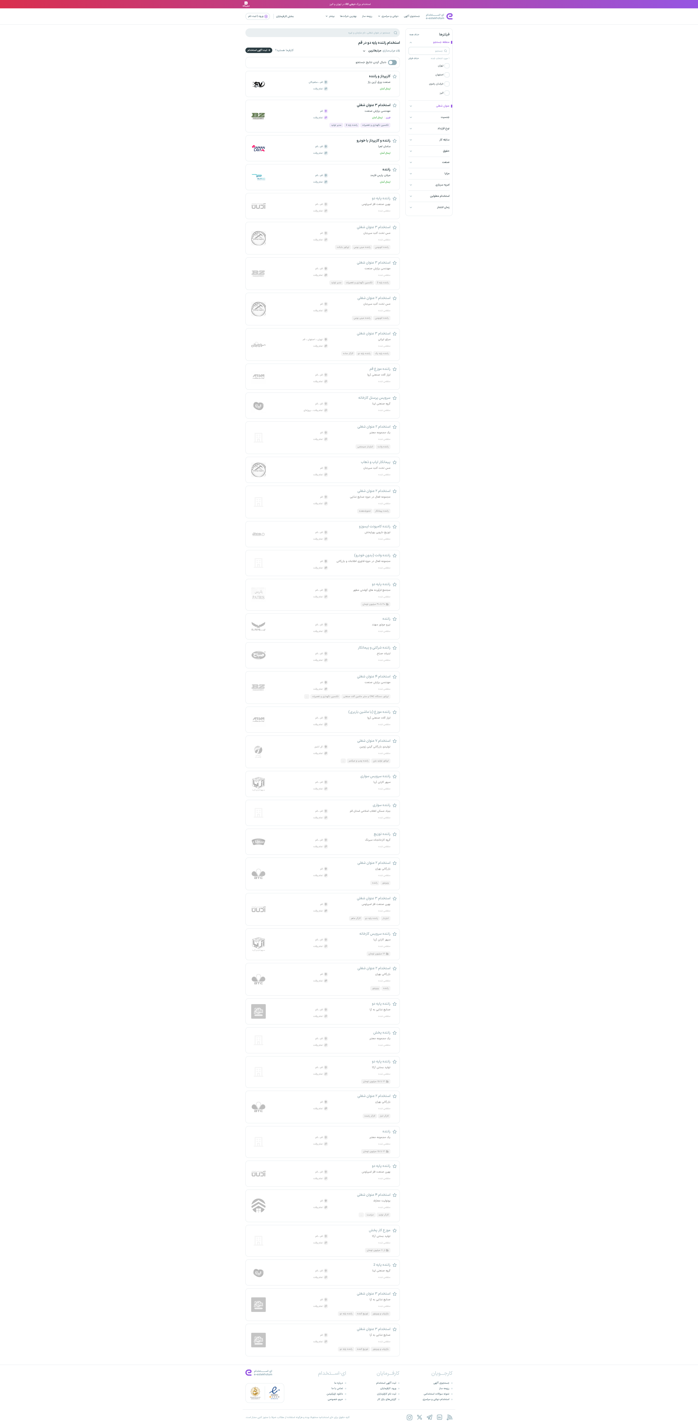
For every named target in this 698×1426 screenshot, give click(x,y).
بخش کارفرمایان (285, 16)
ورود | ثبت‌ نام (256, 16)
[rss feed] (449, 1417)
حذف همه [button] (414, 35)
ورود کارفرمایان (388, 1388)
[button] (429, 65)
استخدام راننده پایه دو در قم (379, 43)
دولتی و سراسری (390, 16)
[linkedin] (439, 1417)
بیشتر (332, 16)
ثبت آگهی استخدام (258, 50)
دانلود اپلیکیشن (335, 1394)
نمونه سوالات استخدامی (436, 1394)
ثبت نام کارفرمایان (386, 1394)
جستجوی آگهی (412, 16)
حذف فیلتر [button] (413, 58)
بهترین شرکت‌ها (348, 16)
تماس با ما (337, 1388)
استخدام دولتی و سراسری (436, 1399)
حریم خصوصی (335, 1399)
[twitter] (419, 1417)
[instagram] (409, 1417)
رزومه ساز (367, 16)
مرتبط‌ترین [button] (374, 51)
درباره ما (338, 1383)
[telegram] (429, 1417)
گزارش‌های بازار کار (386, 1399)
